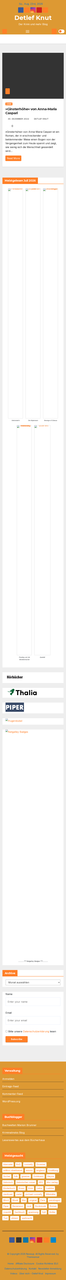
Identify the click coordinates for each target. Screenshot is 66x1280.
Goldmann (38, 1176)
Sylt (44, 1212)
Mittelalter (51, 1194)
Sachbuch (20, 1212)
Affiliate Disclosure (25, 1263)
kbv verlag (52, 1182)
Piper (6, 1206)
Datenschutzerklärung (36, 1031)
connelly (28, 1164)
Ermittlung (53, 1170)
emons (29, 1170)
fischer (6, 1176)
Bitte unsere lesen (32, 1031)
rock (29, 1206)
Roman (53, 1206)
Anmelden (8, 1078)
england (40, 1170)
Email (9, 1012)
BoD (18, 1164)
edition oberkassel (12, 1170)
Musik (15, 1200)
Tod (5, 1218)
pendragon (54, 1200)
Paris (42, 1200)
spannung (33, 1212)
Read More (13, 158)
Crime (9, 104)
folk (16, 1176)
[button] (49, 31)
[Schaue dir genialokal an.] (15, 676)
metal (19, 1194)
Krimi (30, 1188)
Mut (24, 1200)
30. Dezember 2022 (19, 119)
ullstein (14, 1218)
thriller (52, 1212)
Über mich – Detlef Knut (31, 1273)
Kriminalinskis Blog (13, 1132)
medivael (8, 1194)
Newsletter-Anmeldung (49, 1268)
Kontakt (32, 1268)
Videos (13, 1273)
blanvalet (8, 1164)
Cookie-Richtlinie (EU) (47, 1263)
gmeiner (25, 1176)
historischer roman (26, 1182)
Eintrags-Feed (10, 1086)
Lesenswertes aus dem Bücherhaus (23, 1140)
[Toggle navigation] (27, 31)
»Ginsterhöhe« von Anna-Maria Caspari (31, 111)
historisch (8, 1182)
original (33, 1200)
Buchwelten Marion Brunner (19, 1125)
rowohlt (7, 1212)
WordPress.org (11, 1101)
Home (11, 1263)
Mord (6, 1200)
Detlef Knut (33, 17)
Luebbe (50, 1188)
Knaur (22, 1188)
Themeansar (33, 1257)
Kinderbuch (9, 1188)
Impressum (50, 1273)
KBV (41, 1182)
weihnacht (27, 1218)
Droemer (41, 1164)
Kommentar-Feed (12, 1093)
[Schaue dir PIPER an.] (15, 707)
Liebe (39, 1188)
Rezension (17, 1206)
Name (9, 994)
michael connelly (33, 1194)
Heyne (50, 1176)
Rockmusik (40, 1206)
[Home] (4, 31)
